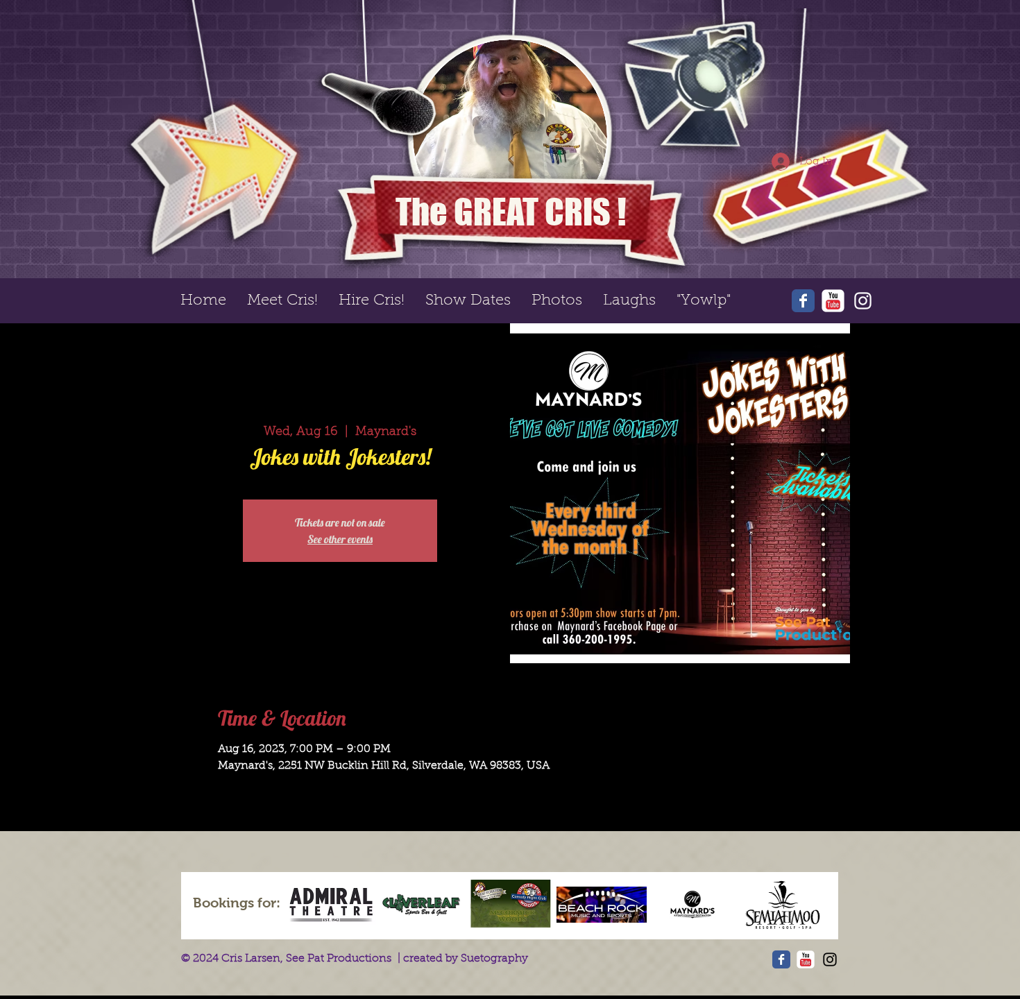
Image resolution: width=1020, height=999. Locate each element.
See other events (340, 539)
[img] (331, 905)
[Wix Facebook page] (803, 300)
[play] (901, 20)
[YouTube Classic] (833, 300)
